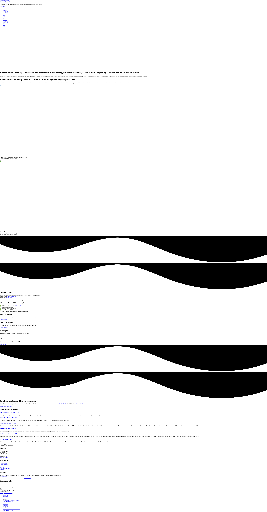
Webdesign (5, 497)
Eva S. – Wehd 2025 (6, 439)
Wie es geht (5, 12)
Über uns (5, 14)
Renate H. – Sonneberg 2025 (8, 423)
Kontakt (4, 16)
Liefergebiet (5, 11)
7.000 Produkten (18, 305)
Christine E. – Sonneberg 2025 (8, 434)
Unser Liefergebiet (4, 464)
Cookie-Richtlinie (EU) (8, 501)
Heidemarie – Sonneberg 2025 (8, 428)
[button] (3, 444)
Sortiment (5, 10)
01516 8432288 (8, 297)
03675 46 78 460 (12, 296)
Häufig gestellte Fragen (5, 468)
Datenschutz (5, 496)
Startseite (5, 9)
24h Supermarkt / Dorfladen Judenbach (11, 500)
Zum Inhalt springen (4, 0)
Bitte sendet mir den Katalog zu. (9, 490)
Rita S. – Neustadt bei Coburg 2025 (10, 412)
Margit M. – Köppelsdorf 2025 (9, 417)
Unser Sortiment (3, 463)
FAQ (4, 15)
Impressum (5, 495)
